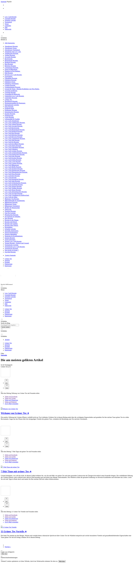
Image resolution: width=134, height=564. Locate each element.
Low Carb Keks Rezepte (13, 156)
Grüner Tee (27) (6, 366)
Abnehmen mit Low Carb (13, 51)
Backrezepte (9, 59)
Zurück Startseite (10, 255)
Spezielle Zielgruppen (12, 231)
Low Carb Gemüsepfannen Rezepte (16, 153)
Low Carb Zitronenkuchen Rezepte (16, 192)
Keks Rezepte (9, 106)
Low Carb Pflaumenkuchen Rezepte (16, 172)
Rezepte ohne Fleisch (11, 225)
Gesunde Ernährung (11, 91)
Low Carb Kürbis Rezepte (13, 160)
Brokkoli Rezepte (10, 62)
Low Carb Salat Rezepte (12, 181)
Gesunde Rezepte (10, 18)
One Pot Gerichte (10, 213)
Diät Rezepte (9, 73)
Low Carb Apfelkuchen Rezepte (15, 122)
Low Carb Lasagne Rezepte (13, 163)
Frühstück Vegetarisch (12, 83)
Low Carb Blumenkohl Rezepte (15, 130)
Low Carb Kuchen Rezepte (13, 158)
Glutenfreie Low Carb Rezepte (14, 96)
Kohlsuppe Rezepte (11, 110)
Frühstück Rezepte (11, 80)
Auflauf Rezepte (10, 55)
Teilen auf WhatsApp (11, 400)
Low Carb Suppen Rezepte (13, 186)
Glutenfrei (8, 25)
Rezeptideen (9, 227)
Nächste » (8, 547)
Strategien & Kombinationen (14, 236)
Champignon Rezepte (12, 67)
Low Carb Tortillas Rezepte (13, 188)
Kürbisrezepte (9, 115)
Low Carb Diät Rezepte (12, 140)
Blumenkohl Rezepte (11, 60)
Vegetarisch (8, 22)
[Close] (1, 556)
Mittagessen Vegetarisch (12, 206)
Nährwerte (8, 29)
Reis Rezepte (9, 218)
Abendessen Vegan (11, 48)
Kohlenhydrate (9, 108)
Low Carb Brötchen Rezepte (14, 135)
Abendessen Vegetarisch (12, 50)
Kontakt (7, 262)
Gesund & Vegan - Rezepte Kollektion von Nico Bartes (22, 89)
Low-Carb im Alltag (11, 197)
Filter (2, 353)
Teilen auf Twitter (10, 398)
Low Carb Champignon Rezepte (15, 138)
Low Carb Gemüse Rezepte (13, 151)
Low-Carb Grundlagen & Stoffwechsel (17, 195)
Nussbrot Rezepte (10, 211)
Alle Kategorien (10, 43)
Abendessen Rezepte (11, 46)
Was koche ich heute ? (12, 250)
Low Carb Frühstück (11, 149)
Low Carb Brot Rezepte (12, 133)
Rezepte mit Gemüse (11, 223)
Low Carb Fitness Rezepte (13, 145)
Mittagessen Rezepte (11, 202)
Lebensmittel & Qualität (12, 119)
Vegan (7, 24)
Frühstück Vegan (10, 82)
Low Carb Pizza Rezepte (13, 174)
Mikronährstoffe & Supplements (15, 200)
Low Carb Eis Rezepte (12, 142)
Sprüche (7, 260)
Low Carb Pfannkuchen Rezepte (15, 170)
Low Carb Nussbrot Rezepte (14, 169)
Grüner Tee (8, 99)
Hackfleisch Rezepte (11, 101)
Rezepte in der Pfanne (12, 220)
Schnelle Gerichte (10, 20)
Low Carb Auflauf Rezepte (13, 124)
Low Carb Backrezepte (12, 128)
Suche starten (6, 327)
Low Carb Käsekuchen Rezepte (15, 154)
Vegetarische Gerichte (12, 245)
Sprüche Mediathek (11, 234)
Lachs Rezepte (9, 117)
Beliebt (7, 340)
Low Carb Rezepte (10, 17)
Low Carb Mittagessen (12, 165)
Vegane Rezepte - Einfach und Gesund (17, 243)
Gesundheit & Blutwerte (12, 94)
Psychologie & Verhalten (13, 216)
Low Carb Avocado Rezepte (14, 126)
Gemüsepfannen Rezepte (13, 87)
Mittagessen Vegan (11, 204)
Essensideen (9, 76)
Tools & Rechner (10, 239)
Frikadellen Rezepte (11, 78)
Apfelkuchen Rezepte (12, 53)
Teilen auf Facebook (11, 396)
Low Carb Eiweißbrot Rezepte (14, 144)
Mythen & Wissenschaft (12, 208)
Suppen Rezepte (10, 238)
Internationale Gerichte (12, 105)
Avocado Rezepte (10, 57)
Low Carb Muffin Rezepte (13, 167)
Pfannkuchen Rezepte (12, 215)
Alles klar (4, 554)
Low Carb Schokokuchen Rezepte (15, 183)
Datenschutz (8, 264)
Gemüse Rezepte (10, 85)
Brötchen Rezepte (10, 66)
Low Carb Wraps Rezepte (13, 190)
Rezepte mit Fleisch (11, 222)
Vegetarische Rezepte (11, 248)
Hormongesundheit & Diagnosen (15, 103)
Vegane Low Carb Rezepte (13, 241)
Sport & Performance (11, 232)
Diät (6, 27)
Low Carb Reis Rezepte (12, 176)
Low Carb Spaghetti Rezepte (14, 184)
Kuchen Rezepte (10, 114)
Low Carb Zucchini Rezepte (14, 193)
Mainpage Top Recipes (12, 199)
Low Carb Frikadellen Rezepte (14, 147)
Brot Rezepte (9, 64)
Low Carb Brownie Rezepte (14, 137)
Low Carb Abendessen (12, 121)
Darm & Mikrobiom (11, 69)
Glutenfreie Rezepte (11, 98)
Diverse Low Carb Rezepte (13, 75)
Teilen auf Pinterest (11, 402)
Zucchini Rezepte (10, 252)
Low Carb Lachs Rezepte (13, 161)
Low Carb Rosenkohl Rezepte (14, 179)
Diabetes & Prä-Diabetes (12, 71)
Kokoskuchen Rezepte (12, 112)
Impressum (8, 266)
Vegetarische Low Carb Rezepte (15, 247)
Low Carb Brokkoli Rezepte (14, 131)
